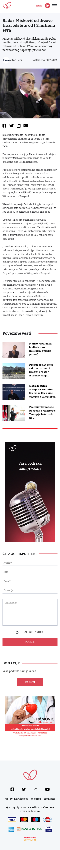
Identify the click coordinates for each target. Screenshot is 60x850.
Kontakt (49, 798)
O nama (36, 798)
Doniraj (30, 681)
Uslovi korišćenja (16, 798)
